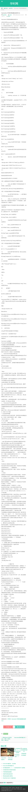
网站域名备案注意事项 (8, 776)
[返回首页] (1, 8)
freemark (6, 733)
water (10, 15)
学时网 (9, 719)
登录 (5, 782)
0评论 (9, 16)
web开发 (11, 8)
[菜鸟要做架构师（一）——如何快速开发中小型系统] (17, 750)
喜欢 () (9, 727)
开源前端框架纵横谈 (7, 771)
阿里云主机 (19, 789)
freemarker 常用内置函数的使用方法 (10, 13)
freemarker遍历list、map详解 (9, 763)
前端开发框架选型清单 (8, 774)
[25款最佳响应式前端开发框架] (24, 749)
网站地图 (17, 787)
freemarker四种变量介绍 (19, 737)
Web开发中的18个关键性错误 (9, 778)
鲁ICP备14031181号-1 (7, 790)
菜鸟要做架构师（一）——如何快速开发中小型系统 (14, 767)
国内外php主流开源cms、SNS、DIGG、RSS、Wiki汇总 (6, 739)
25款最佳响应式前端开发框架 (9, 769)
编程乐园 (6, 8)
